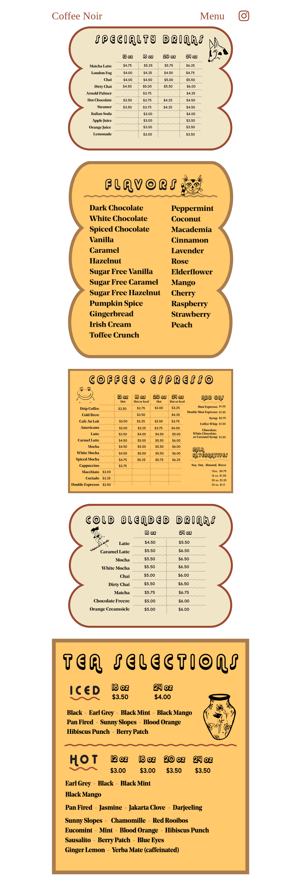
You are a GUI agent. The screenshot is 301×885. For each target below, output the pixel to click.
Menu (212, 16)
